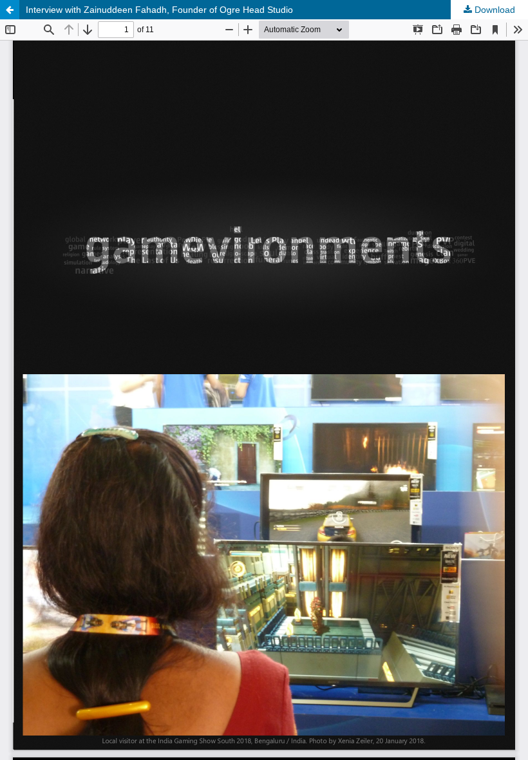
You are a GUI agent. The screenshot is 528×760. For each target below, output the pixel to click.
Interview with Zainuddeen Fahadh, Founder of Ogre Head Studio (159, 10)
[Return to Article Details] (9, 9)
